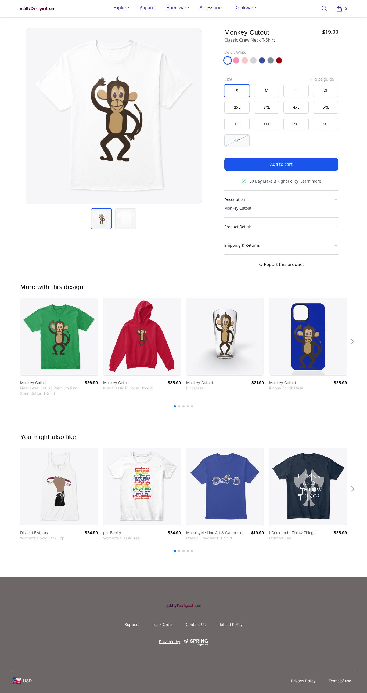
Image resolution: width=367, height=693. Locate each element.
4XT (237, 140)
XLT (267, 123)
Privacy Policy (303, 681)
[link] (59, 336)
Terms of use (340, 681)
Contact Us (196, 624)
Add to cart (281, 164)
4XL (296, 107)
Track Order (162, 624)
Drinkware (245, 7)
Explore (121, 7)
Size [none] (228, 79)
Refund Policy (230, 624)
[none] (321, 79)
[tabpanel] (114, 116)
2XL (237, 107)
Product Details (238, 226)
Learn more (310, 181)
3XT (325, 123)
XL (326, 90)
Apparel (148, 7)
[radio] (237, 91)
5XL (326, 107)
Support (132, 624)
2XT (296, 123)
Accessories (212, 7)
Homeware (177, 7)
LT (237, 123)
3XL (267, 107)
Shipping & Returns (242, 245)
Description (234, 199)
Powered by (169, 641)
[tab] (101, 219)
